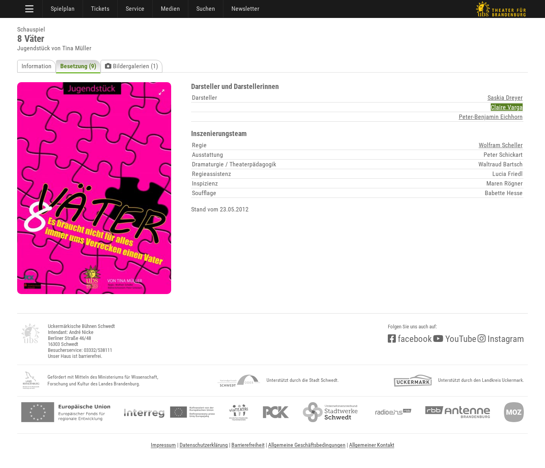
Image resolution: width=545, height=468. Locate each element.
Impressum (163, 445)
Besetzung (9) (78, 66)
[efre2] (65, 412)
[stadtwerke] (330, 412)
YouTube (459, 339)
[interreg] (169, 412)
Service (135, 8)
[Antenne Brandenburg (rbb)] (457, 412)
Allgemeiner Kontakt (371, 445)
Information (36, 66)
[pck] (276, 412)
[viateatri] (239, 412)
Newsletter (245, 8)
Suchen (205, 8)
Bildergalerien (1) (134, 66)
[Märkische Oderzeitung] (514, 412)
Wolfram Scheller (501, 145)
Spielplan (63, 8)
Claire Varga (507, 107)
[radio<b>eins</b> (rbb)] (391, 412)
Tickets (100, 8)
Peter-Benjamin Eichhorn (491, 116)
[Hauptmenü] (30, 9)
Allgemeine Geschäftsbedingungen (307, 445)
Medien (170, 8)
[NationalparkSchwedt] (238, 381)
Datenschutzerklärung (204, 445)
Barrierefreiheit (248, 445)
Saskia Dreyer (505, 97)
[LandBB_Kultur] (31, 381)
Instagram (505, 339)
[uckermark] (413, 381)
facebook (414, 339)
